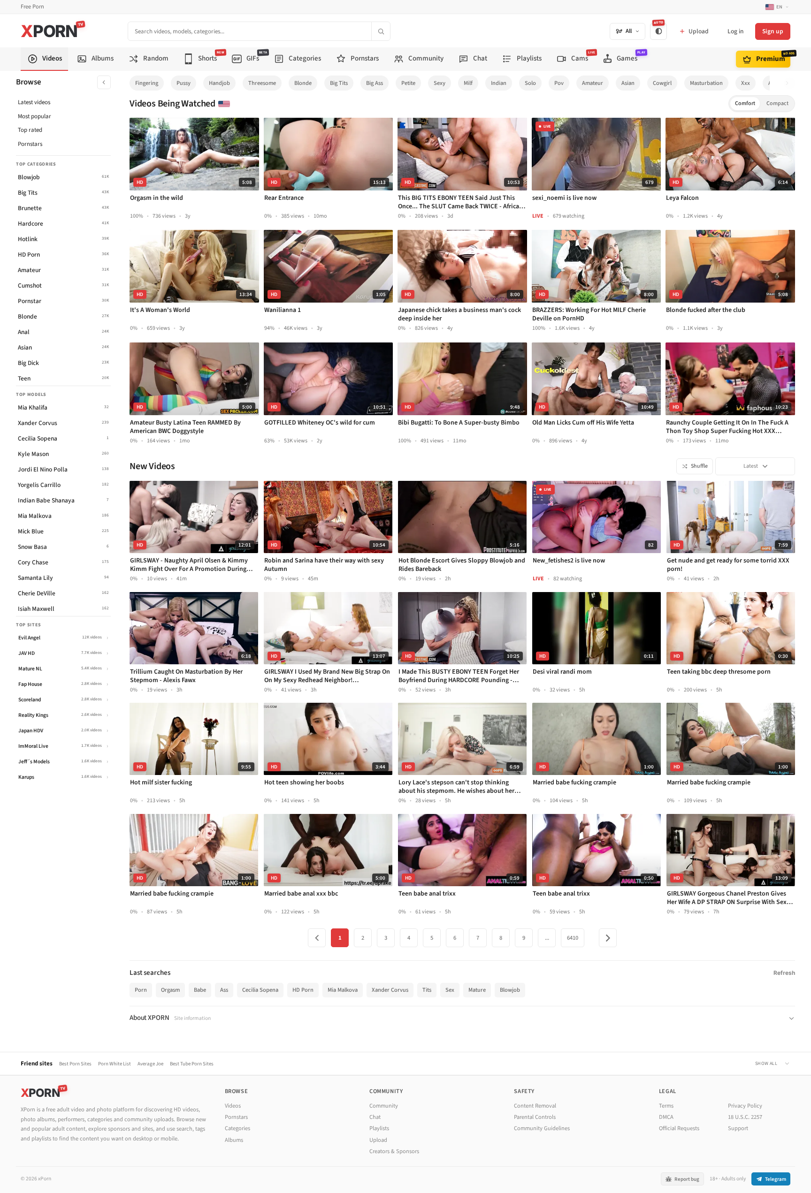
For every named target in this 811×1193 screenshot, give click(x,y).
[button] (790, 83)
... (547, 938)
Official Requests (679, 1128)
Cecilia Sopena (260, 990)
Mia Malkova (343, 990)
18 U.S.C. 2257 (745, 1117)
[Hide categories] (104, 82)
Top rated (30, 130)
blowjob (510, 990)
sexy (439, 83)
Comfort (745, 103)
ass (224, 990)
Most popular (34, 116)
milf (468, 83)
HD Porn (303, 990)
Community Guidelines (542, 1128)
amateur (592, 83)
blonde (303, 83)
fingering (146, 83)
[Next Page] (608, 937)
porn (141, 990)
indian (498, 83)
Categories (237, 1128)
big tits (339, 83)
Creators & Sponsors (394, 1151)
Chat (375, 1117)
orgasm (170, 990)
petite (408, 83)
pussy (183, 83)
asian (628, 83)
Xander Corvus (390, 990)
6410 (572, 938)
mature (477, 990)
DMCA (666, 1117)
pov (559, 83)
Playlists (379, 1128)
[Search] (380, 31)
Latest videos (34, 102)
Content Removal (535, 1106)
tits (426, 990)
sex (449, 990)
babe (200, 990)
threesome (262, 83)
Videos (233, 1106)
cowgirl (662, 83)
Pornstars (30, 144)
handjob (219, 83)
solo (530, 83)
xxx (745, 83)
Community (383, 1106)
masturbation (706, 83)
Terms (666, 1106)
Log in (735, 31)
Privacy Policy (745, 1106)
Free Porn (32, 7)
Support (738, 1128)
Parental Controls (535, 1117)
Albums (234, 1140)
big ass (374, 83)
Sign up (772, 31)
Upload (378, 1140)
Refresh (784, 972)
